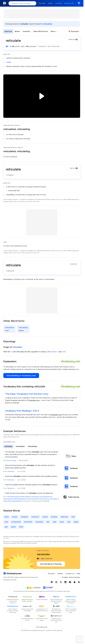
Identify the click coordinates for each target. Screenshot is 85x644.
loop (54, 522)
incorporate (16, 522)
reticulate (17, 347)
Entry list (51, 573)
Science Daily (11, 460)
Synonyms (75, 31)
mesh (62, 522)
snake (76, 522)
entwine (54, 517)
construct (35, 517)
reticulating (32, 446)
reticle (53, 352)
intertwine (28, 522)
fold (73, 517)
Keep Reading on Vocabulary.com (21, 375)
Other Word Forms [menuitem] (40, 31)
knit (48, 522)
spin (6, 527)
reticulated (47, 24)
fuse (6, 522)
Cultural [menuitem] (58, 3)
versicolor (43, 554)
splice (13, 527)
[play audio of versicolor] (38, 558)
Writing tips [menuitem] (69, 3)
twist (21, 527)
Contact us (70, 573)
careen (14, 517)
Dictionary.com (4, 3)
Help (78, 573)
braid (7, 517)
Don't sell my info (41, 627)
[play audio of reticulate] (7, 46)
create (45, 517)
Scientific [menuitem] (26, 31)
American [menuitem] (8, 31)
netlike (8, 62)
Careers (60, 573)
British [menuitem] (17, 31)
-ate (64, 352)
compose (24, 517)
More (53, 31)
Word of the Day (43, 550)
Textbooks (10, 471)
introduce (39, 522)
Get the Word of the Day (51, 564)
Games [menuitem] (50, 3)
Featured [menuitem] (42, 3)
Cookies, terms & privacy (71, 577)
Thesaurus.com (79, 3)
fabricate (64, 517)
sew (68, 522)
